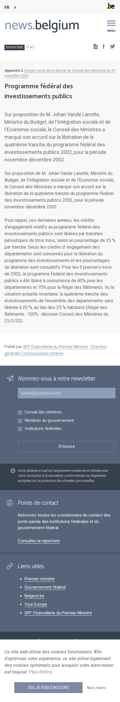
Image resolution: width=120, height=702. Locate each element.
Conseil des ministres (43, 412)
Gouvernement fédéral (45, 587)
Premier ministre (40, 578)
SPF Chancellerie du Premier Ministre (58, 612)
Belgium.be (34, 595)
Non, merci (96, 688)
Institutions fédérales (43, 429)
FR (6, 7)
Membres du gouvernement (49, 421)
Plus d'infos (40, 672)
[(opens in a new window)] (102, 46)
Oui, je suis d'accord (48, 687)
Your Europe (36, 604)
